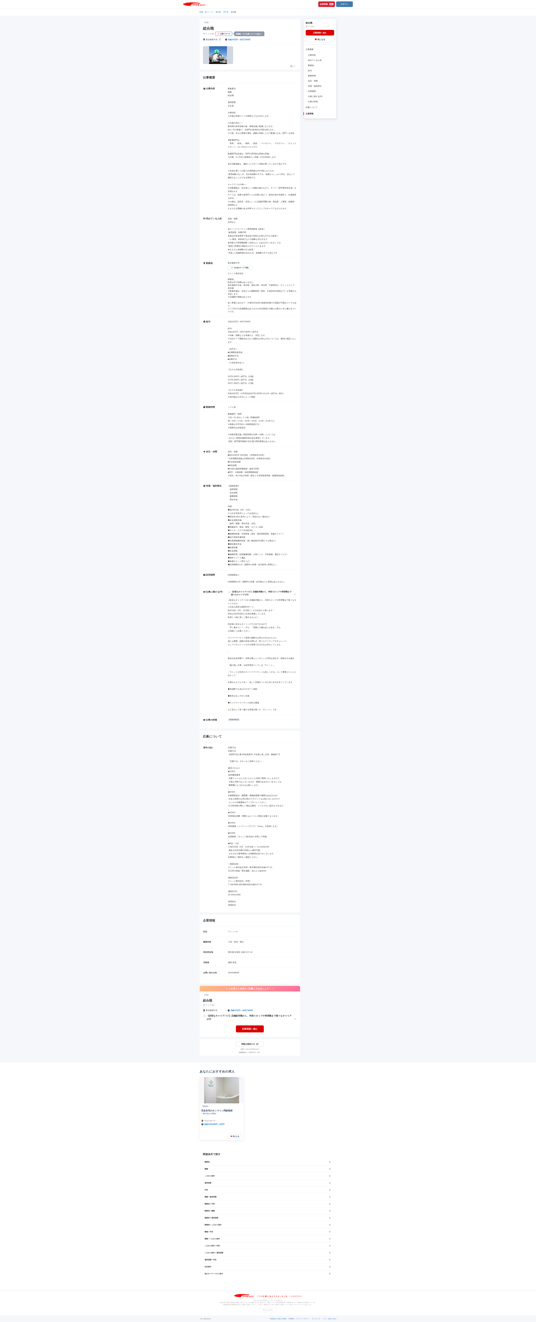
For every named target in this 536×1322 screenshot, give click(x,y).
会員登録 (326, 4)
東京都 (218, 12)
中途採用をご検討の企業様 (278, 1318)
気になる (321, 39)
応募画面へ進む (250, 1029)
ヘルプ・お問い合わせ (329, 1318)
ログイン (344, 4)
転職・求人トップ (206, 12)
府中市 (225, 12)
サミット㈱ (233, 931)
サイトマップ (316, 1318)
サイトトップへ (268, 1310)
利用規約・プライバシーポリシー (299, 1318)
